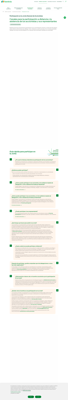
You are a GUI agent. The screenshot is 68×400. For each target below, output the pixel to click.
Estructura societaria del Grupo (58, 8)
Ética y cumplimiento (8, 8)
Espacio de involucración (39, 8)
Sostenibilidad (59, 1)
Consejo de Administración (48, 8)
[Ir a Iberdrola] (5, 2)
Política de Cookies (27, 390)
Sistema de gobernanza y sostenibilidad (18, 8)
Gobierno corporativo (43, 1)
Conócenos (36, 1)
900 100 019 (25, 308)
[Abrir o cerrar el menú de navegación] (65, 2)
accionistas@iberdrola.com (43, 308)
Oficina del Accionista (17, 231)
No (31, 396)
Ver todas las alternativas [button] (19, 189)
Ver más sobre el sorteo (36, 299)
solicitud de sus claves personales (27, 311)
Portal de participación (22, 269)
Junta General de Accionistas (30, 8)
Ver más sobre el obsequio (36, 304)
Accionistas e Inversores (52, 1)
